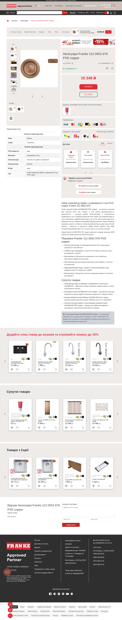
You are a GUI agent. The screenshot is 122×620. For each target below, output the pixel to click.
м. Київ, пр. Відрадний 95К (74, 573)
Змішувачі (31, 607)
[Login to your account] (111, 12)
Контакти (37, 558)
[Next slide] (42, 96)
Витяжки (92, 607)
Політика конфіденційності (43, 573)
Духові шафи (83, 607)
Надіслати (70, 525)
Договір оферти (40, 554)
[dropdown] (97, 6)
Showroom (100, 12)
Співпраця (59, 6)
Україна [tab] (109, 143)
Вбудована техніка (67, 615)
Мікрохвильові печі (104, 607)
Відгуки (41, 32)
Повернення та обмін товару (44, 569)
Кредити (37, 547)
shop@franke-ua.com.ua (103, 543)
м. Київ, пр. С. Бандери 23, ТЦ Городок (74, 555)
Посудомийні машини (17, 611)
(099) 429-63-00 (98, 557)
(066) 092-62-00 (70, 563)
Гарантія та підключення (43, 551)
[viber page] (63, 593)
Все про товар (16, 32)
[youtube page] (67, 593)
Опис (49, 32)
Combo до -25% (83, 12)
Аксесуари (65, 32)
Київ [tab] (102, 143)
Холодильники (45, 611)
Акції (36, 565)
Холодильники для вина (76, 611)
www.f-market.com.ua (102, 540)
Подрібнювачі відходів (44, 607)
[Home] (19, 6)
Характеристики (30, 32)
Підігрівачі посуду (92, 611)
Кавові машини (32, 611)
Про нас (48, 6)
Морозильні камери (59, 611)
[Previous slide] (33, 96)
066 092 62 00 (11, 570)
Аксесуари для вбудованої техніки (87, 615)
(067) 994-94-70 (98, 564)
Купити (88, 87)
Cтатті (92, 12)
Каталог (12, 12)
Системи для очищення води (40, 615)
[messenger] (71, 593)
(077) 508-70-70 (98, 561)
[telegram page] (54, 593)
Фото (56, 32)
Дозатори (72, 607)
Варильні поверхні (60, 607)
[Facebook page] (50, 593)
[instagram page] (58, 593)
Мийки (22, 607)
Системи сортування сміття (19, 615)
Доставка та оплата (74, 6)
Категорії (14, 607)
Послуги (55, 615)
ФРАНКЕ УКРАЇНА (72, 0)
